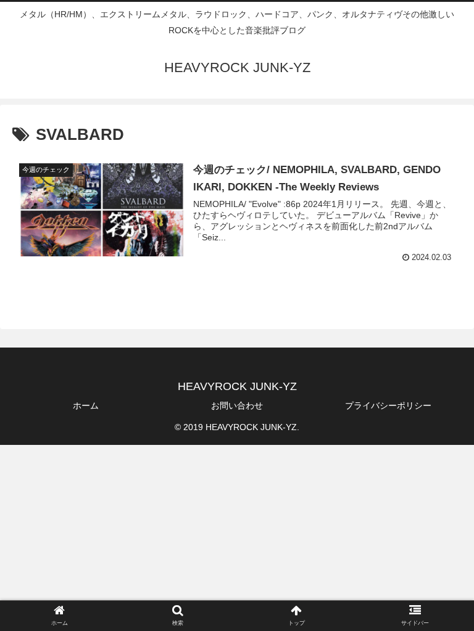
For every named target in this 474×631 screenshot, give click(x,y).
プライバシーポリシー (388, 405)
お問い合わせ (237, 405)
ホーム (86, 405)
